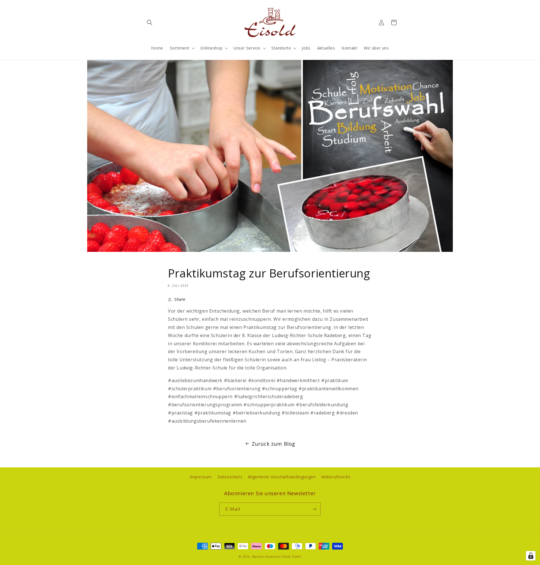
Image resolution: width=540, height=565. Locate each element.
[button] (149, 22)
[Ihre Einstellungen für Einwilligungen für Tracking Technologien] (531, 555)
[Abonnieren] (314, 509)
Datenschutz (229, 476)
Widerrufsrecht (335, 476)
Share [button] (180, 299)
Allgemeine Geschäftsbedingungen (282, 476)
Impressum (201, 476)
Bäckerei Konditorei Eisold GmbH (276, 557)
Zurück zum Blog (273, 443)
